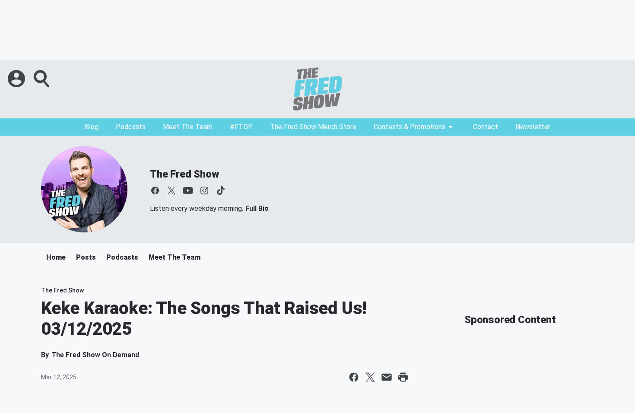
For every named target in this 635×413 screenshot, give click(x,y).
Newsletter (532, 127)
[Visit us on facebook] (155, 190)
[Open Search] (42, 78)
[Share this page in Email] (387, 377)
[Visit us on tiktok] (221, 190)
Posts (86, 257)
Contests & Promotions (409, 127)
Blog (91, 127)
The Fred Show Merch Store (313, 127)
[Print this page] (403, 377)
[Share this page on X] (370, 377)
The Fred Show (184, 174)
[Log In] (17, 78)
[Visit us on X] (171, 190)
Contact (485, 127)
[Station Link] (317, 89)
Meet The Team (188, 127)
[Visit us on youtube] (188, 190)
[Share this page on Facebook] (354, 377)
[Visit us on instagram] (204, 190)
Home (56, 257)
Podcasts (131, 127)
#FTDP (241, 127)
